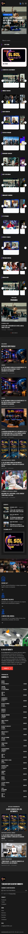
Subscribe (25, 890)
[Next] (25, 81)
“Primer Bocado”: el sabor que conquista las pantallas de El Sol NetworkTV (12, 862)
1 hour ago (3, 329)
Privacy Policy (12, 893)
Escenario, (12, 507)
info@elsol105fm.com (6, 926)
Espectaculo (4, 460)
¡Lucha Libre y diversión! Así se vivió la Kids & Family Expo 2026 (12, 326)
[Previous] (2, 81)
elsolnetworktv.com (6, 932)
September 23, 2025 (5, 865)
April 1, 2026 (4, 468)
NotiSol (9, 460)
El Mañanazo (4, 491)
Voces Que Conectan (14, 514)
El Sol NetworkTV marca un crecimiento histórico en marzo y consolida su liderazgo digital (12, 464)
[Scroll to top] (25, 931)
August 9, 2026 (4, 373)
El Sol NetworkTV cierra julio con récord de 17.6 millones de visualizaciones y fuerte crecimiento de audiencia (13, 369)
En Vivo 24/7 (4, 583)
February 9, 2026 (4, 497)
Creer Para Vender (14, 522)
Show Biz (3, 365)
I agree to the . (9, 893)
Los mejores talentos (7, 600)
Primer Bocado (8, 859)
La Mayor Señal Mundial (7, 616)
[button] (26, 3)
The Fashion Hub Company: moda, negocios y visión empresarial (17, 518)
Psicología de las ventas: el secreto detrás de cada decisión (17, 525)
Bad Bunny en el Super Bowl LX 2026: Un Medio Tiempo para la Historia (12, 494)
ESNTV (7, 323)
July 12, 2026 (4, 437)
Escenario (3, 323)
